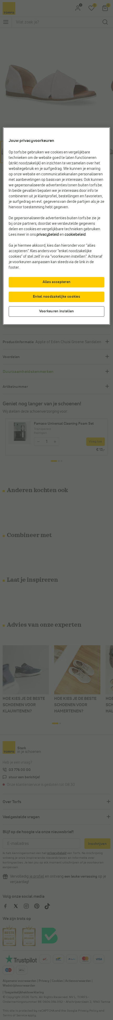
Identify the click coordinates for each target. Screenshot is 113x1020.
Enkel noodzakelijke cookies (56, 296)
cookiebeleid (75, 234)
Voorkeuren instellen (56, 311)
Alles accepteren (57, 282)
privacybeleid (48, 234)
